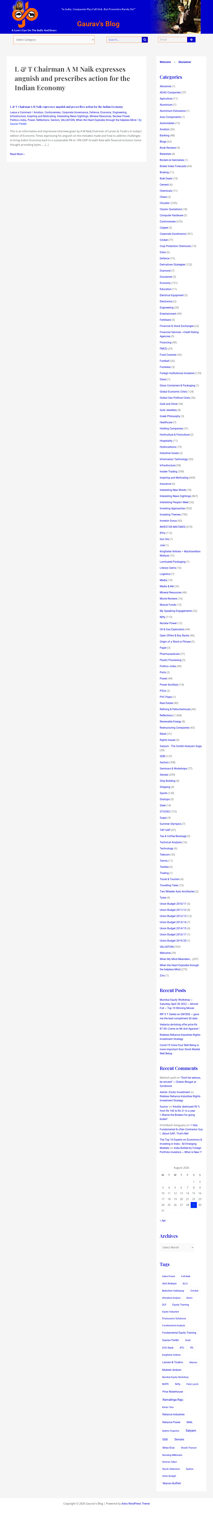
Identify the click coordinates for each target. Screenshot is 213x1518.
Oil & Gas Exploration (172, 629)
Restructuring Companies (174, 727)
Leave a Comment (20, 112)
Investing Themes (170, 514)
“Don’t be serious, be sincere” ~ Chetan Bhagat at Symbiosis (180, 1082)
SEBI (162, 756)
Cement (164, 184)
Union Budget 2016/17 (173, 934)
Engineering (119, 112)
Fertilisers (165, 319)
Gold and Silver (169, 403)
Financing (165, 342)
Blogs (163, 141)
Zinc (162, 975)
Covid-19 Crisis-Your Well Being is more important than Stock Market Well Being (180, 1049)
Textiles (164, 866)
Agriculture (166, 98)
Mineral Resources (100, 116)
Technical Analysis (171, 842)
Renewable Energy (170, 721)
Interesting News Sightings (72, 116)
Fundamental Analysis (173, 1325)
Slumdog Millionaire (172, 1455)
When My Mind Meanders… (176, 959)
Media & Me (167, 586)
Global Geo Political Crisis (175, 397)
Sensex (164, 774)
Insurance (165, 483)
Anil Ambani (169, 1283)
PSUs (163, 690)
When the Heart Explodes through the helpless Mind (106, 120)
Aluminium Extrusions (173, 110)
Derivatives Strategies (172, 264)
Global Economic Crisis (173, 391)
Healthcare (166, 422)
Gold (187, 1340)
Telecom (165, 854)
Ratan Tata (168, 1407)
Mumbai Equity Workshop (175, 1377)
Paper (163, 647)
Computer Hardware (171, 215)
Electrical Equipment (172, 295)
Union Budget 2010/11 (173, 903)
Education (166, 289)
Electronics (166, 301)
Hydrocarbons (168, 447)
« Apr (163, 1220)
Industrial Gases (169, 453)
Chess (163, 197)
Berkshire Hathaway (173, 1290)
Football (164, 360)
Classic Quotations (171, 209)
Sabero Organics (170, 1430)
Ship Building (167, 780)
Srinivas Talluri (169, 1462)
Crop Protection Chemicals (175, 246)
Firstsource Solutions (174, 1318)
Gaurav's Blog (98, 24)
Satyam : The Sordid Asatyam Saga (181, 746)
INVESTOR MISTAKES (173, 526)
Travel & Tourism (170, 879)
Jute (162, 545)
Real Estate (166, 703)
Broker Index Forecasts (173, 166)
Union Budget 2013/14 (173, 922)
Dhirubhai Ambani (171, 1298)
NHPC (165, 1384)
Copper (164, 227)
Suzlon (189, 1469)
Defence (94, 112)
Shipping (165, 787)
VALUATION (68, 120)
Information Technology (174, 459)
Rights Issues (167, 740)
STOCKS (165, 811)
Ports (163, 672)
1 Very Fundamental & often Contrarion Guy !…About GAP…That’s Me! (181, 1129)
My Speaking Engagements (176, 610)
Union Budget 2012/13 (173, 916)
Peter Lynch (192, 1384)
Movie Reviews (168, 598)
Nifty (162, 617)
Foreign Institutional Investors (177, 373)
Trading (164, 873)
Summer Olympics (170, 823)
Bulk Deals (166, 178)
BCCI (185, 1283)
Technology (166, 848)
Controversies (53, 112)
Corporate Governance (75, 112)
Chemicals (166, 190)
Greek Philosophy (170, 416)
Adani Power (168, 1276)
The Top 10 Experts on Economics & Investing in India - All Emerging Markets (181, 1144)
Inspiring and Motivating (41, 116)
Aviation (38, 112)
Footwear (165, 367)
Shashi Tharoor (189, 1447)
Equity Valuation (170, 1311)
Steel (163, 805)
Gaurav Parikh (170, 1340)
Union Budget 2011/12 (173, 909)
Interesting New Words (173, 490)
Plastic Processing (170, 660)
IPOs (162, 533)
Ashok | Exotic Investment (175, 1092)
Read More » (17, 154)
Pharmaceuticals (170, 654)
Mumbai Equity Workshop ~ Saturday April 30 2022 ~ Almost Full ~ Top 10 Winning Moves (179, 1004)
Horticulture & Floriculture (175, 434)
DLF (164, 1304)
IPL (192, 1347)
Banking (164, 135)
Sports (163, 793)
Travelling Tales (169, 885)
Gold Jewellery (168, 410)
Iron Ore (164, 539)
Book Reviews (168, 147)
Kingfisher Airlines (171, 1355)
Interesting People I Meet (174, 502)
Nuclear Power (121, 116)
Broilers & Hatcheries (172, 160)
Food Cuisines (168, 354)
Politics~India (18, 120)
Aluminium (166, 104)
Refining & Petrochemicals (175, 709)
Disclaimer (185, 62)
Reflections (42, 120)
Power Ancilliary (169, 684)
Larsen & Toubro (172, 1362)
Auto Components (170, 117)
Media (163, 580)
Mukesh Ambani (171, 1369)
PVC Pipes (166, 697)
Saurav (164, 1106)
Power (31, 120)
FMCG (163, 348)
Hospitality (166, 440)
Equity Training (180, 1304)
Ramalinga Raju (173, 1399)
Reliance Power (171, 1422)
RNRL (190, 1422)
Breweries (165, 153)
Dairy (163, 252)
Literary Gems (168, 567)
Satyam (191, 1430)
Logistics (165, 574)
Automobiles (167, 123)
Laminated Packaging (173, 561)
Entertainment (168, 313)
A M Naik (185, 1276)
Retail (163, 733)
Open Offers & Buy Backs (174, 635)
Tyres (163, 897)
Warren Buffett (172, 1483)
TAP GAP (165, 830)
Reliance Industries (173, 1414)
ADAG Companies (170, 92)
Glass (163, 379)
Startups (165, 799)
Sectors (55, 120)
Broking (164, 172)
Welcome (165, 62)
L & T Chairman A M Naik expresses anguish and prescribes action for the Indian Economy (66, 106)
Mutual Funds (168, 604)
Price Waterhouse (172, 1391)
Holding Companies (171, 428)
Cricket (164, 240)
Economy (105, 112)
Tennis (164, 860)
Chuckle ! (165, 203)
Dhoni (189, 1298)
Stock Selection (171, 1468)
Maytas (193, 1362)
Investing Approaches (172, 508)
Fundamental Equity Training (179, 1332)
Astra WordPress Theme (135, 1503)
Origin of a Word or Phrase (175, 641)
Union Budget (169, 1476)
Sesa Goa (168, 1447)
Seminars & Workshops (173, 768)
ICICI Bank (168, 1347)
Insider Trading (168, 471)
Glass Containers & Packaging (177, 385)
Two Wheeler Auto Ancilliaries (177, 891)
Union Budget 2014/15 (173, 928)
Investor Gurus (168, 520)
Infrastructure (18, 116)
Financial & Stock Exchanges (177, 326)
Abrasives (165, 86)
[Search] (145, 40)
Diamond (165, 270)
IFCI (182, 1347)
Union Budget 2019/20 (173, 940)
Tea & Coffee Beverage (173, 836)
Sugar (163, 817)
